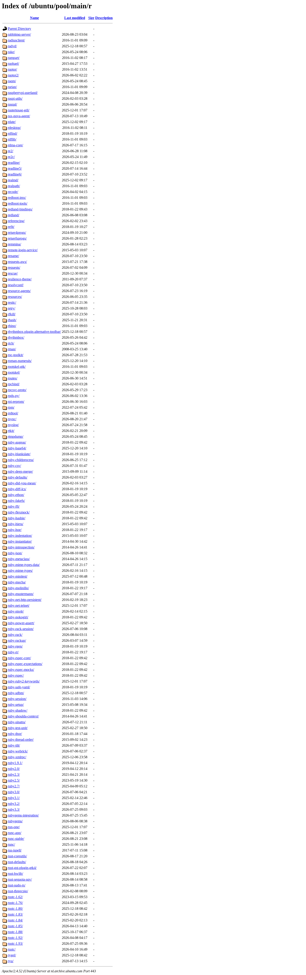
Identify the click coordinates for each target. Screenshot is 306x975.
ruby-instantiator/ (20, 541)
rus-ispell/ (15, 850)
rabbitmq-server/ (19, 34)
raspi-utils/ (15, 98)
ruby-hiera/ (15, 524)
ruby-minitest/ (17, 576)
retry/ (11, 308)
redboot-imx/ (17, 197)
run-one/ (14, 827)
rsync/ (12, 419)
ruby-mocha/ (17, 582)
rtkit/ (11, 431)
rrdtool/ (13, 413)
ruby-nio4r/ (16, 611)
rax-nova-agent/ (19, 116)
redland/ (13, 215)
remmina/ (14, 244)
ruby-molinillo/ (18, 588)
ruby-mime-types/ (20, 570)
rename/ (13, 256)
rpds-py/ (13, 396)
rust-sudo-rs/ (16, 885)
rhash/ (12, 320)
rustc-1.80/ (15, 908)
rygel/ (12, 955)
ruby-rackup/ (17, 640)
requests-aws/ (17, 262)
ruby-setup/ (16, 704)
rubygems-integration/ (23, 815)
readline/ (14, 163)
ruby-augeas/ (17, 442)
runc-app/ (14, 833)
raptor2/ (13, 75)
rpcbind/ (13, 384)
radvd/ (12, 46)
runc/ (11, 844)
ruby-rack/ (15, 635)
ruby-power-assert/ (21, 623)
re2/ (10, 151)
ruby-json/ (15, 553)
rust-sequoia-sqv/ (20, 879)
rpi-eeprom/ (16, 401)
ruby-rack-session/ (21, 629)
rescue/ (13, 273)
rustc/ (11, 949)
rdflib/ (12, 139)
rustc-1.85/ (15, 926)
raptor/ (12, 69)
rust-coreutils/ (17, 856)
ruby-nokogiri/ (18, 617)
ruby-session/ (17, 699)
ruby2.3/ (14, 774)
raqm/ (12, 81)
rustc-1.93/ (15, 943)
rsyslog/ (13, 425)
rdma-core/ (15, 145)
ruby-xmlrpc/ (17, 757)
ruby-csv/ (14, 466)
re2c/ (11, 157)
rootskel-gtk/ (17, 366)
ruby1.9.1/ (15, 763)
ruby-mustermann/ (21, 594)
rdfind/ (12, 133)
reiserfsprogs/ (17, 238)
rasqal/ (12, 104)
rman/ (12, 349)
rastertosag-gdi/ (18, 110)
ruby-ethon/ (16, 495)
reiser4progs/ (17, 232)
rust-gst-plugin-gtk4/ (22, 868)
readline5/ (15, 168)
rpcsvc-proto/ (17, 390)
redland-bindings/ (20, 209)
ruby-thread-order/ (21, 739)
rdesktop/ (14, 128)
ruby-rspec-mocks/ (21, 670)
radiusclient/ (16, 40)
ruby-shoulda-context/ (23, 716)
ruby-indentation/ (20, 535)
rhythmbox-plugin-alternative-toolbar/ (34, 332)
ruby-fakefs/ (16, 501)
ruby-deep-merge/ (20, 471)
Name (34, 18)
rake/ (11, 52)
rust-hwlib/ (15, 873)
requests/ (14, 267)
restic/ (12, 302)
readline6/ (15, 174)
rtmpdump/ (15, 436)
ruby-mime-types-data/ (24, 565)
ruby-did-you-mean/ (22, 483)
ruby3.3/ (14, 809)
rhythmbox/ (16, 337)
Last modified (74, 18)
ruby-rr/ (13, 652)
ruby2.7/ (14, 786)
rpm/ (11, 407)
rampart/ (13, 58)
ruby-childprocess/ (21, 460)
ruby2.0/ (14, 769)
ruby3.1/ (14, 798)
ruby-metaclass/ (19, 559)
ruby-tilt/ (14, 745)
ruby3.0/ (14, 792)
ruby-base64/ (17, 448)
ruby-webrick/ (18, 751)
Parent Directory (19, 28)
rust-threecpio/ (18, 891)
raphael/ (13, 63)
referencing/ (16, 221)
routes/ (12, 378)
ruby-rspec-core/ (19, 658)
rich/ (11, 343)
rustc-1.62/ (15, 897)
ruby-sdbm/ (16, 693)
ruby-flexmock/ (19, 512)
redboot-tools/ (17, 203)
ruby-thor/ (15, 734)
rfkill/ (11, 314)
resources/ (15, 297)
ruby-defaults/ (17, 477)
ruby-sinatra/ (17, 722)
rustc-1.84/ (15, 920)
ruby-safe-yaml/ (19, 687)
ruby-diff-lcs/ (17, 489)
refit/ (11, 227)
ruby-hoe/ (15, 530)
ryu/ (10, 961)
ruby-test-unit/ (18, 728)
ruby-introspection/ (21, 547)
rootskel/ (14, 372)
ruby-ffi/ (13, 506)
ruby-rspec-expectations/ (25, 664)
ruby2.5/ (14, 780)
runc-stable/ (16, 839)
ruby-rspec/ (16, 675)
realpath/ (14, 186)
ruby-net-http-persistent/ (24, 600)
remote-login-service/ (23, 250)
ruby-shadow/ (17, 710)
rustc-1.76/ (15, 903)
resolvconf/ (16, 285)
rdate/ (12, 122)
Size (91, 18)
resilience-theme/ (20, 279)
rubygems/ (15, 821)
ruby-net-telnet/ (18, 605)
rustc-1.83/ (15, 914)
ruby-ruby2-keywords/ (24, 681)
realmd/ (13, 180)
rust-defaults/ (17, 862)
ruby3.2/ (14, 804)
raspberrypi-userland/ (23, 93)
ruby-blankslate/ (19, 454)
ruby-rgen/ (15, 646)
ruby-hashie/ (16, 518)
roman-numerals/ (20, 361)
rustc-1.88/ (15, 932)
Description (104, 18)
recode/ (13, 192)
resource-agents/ (19, 291)
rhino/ (12, 326)
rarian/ (12, 87)
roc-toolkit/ (15, 355)
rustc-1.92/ (15, 938)
